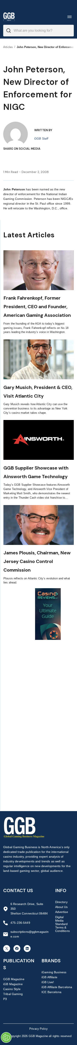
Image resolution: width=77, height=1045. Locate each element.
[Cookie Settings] (6, 1037)
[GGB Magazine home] (9, 17)
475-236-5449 (20, 922)
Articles (8, 47)
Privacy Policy (38, 1028)
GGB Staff (41, 138)
